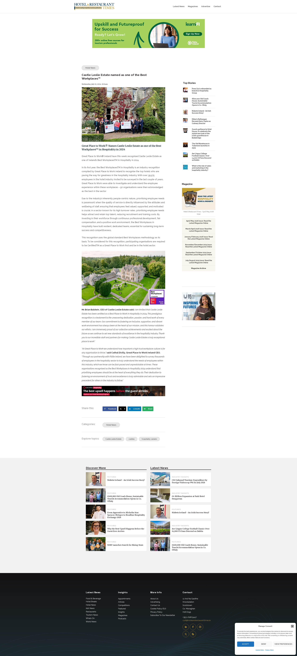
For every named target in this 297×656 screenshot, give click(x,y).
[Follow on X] (186, 634)
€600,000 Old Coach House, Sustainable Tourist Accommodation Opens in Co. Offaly (125, 498)
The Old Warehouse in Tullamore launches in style (200, 146)
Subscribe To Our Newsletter (162, 615)
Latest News (178, 7)
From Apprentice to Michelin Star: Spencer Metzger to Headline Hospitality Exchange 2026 (126, 515)
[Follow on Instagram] (200, 627)
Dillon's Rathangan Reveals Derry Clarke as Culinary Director (201, 121)
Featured (111, 477)
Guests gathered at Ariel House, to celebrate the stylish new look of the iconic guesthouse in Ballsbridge (201, 133)
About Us (154, 599)
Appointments (124, 599)
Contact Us (155, 605)
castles (131, 439)
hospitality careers (149, 439)
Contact (217, 7)
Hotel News (90, 68)
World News (91, 622)
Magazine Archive (198, 268)
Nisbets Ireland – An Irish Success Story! (125, 480)
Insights (121, 612)
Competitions (124, 605)
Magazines (193, 7)
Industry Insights (180, 477)
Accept (245, 644)
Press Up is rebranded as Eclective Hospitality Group (201, 91)
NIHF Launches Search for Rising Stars (125, 545)
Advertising (155, 602)
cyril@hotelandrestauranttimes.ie (197, 620)
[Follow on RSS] (193, 634)
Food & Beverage (93, 598)
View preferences (283, 644)
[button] (292, 626)
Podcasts (122, 619)
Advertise (205, 7)
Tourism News (92, 615)
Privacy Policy (269, 650)
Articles (121, 602)
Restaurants (91, 612)
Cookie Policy (260, 650)
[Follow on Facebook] (193, 627)
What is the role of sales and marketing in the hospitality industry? (201, 168)
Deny (263, 644)
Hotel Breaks (91, 601)
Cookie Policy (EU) (158, 609)
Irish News (90, 608)
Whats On (90, 618)
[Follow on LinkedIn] (186, 627)
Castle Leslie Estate (113, 439)
